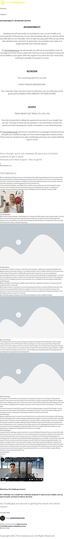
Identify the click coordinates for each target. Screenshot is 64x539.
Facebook (3, 8)
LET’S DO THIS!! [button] (5, 512)
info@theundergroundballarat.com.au (13, 526)
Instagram (3, 14)
